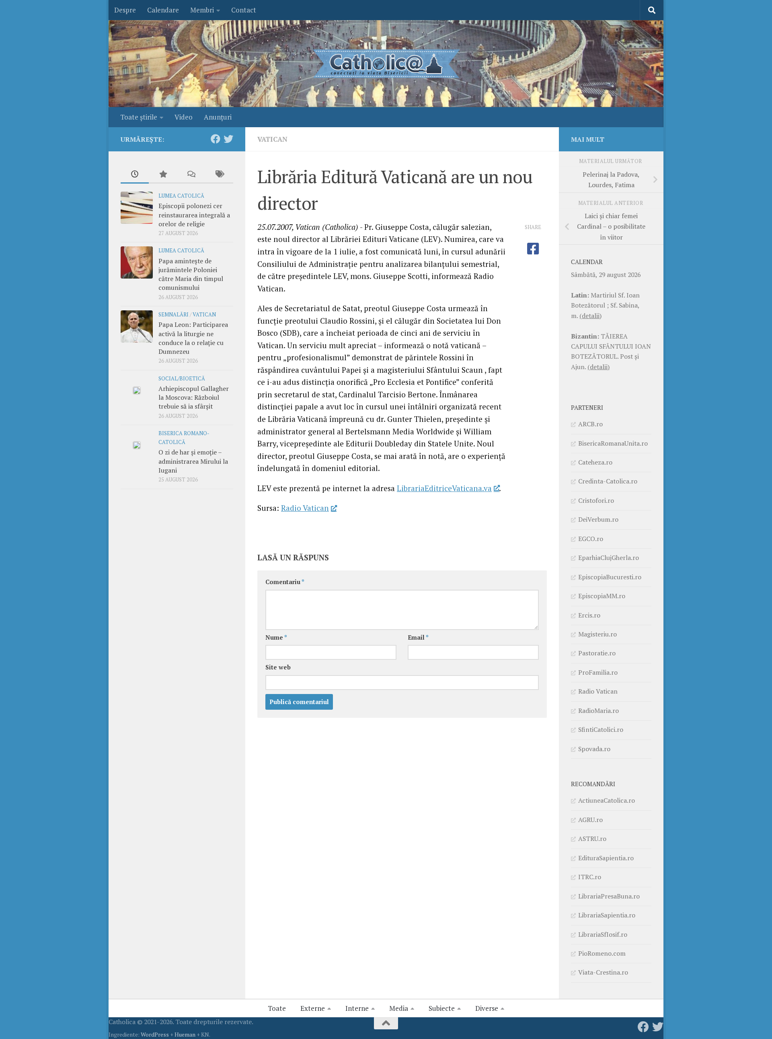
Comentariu (284, 582)
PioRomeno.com (602, 953)
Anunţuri (218, 117)
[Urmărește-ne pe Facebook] (215, 139)
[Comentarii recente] (191, 175)
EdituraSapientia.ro (606, 857)
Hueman (185, 1034)
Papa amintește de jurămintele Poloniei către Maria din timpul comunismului (190, 274)
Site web (278, 667)
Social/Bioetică (181, 378)
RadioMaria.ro (598, 710)
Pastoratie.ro (597, 653)
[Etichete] (219, 175)
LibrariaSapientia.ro (606, 915)
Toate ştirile (138, 117)
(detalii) (590, 315)
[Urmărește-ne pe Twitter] (228, 139)
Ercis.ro (589, 615)
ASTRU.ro (592, 838)
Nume (276, 637)
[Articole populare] (163, 175)
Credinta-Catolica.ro (607, 481)
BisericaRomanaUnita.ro (613, 443)
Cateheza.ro (595, 462)
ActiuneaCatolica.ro (606, 800)
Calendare (163, 9)
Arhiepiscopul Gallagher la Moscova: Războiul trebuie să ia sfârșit (193, 397)
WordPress (155, 1034)
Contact (243, 9)
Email (418, 637)
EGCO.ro (590, 538)
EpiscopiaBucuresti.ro (609, 576)
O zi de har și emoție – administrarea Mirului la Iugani (193, 461)
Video (184, 117)
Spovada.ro (594, 748)
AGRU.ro (590, 819)
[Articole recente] (135, 175)
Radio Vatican (305, 508)
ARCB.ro (590, 423)
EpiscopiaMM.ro (601, 595)
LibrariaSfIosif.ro (602, 934)
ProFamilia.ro (598, 672)
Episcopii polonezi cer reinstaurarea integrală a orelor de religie (194, 214)
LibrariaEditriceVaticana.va (444, 488)
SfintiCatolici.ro (600, 729)
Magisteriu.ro (597, 634)
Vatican (272, 139)
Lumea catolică (181, 195)
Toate (277, 1008)
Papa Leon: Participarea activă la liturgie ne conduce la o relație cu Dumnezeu (193, 338)
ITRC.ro (589, 876)
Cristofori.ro (596, 500)
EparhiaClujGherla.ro (608, 557)
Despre (125, 9)
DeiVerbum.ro (598, 519)
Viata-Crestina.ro (603, 972)
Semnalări (173, 314)
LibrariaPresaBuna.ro (609, 896)
